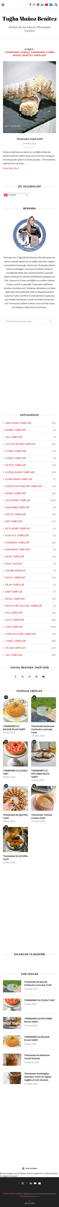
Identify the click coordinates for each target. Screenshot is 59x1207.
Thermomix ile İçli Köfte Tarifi (15, 858)
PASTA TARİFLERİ (30, 577)
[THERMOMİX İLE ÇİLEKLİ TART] (15, 754)
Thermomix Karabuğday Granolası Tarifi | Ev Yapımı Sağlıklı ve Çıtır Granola (37, 1076)
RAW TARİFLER (30, 591)
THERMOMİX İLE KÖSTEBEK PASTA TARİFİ (40, 773)
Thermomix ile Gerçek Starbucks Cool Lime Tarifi (42, 729)
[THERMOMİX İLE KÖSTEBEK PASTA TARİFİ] (43, 754)
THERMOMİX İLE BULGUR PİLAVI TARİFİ (14, 728)
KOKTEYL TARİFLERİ (30, 535)
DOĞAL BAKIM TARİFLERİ (30, 472)
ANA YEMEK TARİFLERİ (30, 422)
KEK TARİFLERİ (30, 521)
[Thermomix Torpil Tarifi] (29, 97)
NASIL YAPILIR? (30, 563)
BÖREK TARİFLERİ (30, 429)
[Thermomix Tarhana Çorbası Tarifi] (43, 798)
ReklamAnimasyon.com (30, 1196)
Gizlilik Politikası (9, 1193)
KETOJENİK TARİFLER (30, 528)
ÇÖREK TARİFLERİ (30, 458)
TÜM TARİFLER (30, 626)
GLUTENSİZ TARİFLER (30, 500)
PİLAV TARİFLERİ (30, 584)
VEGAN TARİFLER (30, 647)
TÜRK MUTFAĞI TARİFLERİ (30, 633)
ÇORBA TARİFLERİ (30, 450)
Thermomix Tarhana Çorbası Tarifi (41, 816)
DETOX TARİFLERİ (30, 465)
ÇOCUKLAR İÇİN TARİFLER (30, 443)
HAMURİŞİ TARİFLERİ (30, 507)
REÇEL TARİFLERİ (30, 598)
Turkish (12, 195)
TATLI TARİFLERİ (30, 619)
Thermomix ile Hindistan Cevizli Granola (37, 1057)
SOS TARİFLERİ (30, 612)
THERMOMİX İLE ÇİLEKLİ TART (15, 772)
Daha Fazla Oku (10, 168)
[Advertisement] (29, 370)
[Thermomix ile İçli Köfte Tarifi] (15, 839)
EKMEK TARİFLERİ (30, 493)
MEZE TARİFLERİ (30, 556)
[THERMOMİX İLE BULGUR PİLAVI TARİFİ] (15, 709)
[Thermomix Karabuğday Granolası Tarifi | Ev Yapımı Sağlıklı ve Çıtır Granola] (12, 1078)
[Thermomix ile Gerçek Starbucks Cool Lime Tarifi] (43, 709)
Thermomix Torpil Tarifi (29, 138)
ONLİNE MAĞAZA (30, 570)
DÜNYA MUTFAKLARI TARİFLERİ (30, 486)
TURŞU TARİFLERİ (30, 640)
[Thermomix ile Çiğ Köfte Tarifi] (15, 798)
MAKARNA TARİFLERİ (30, 549)
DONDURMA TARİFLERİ (30, 479)
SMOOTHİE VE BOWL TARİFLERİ (30, 605)
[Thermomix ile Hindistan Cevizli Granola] (12, 1060)
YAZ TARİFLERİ (30, 654)
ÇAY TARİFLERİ (30, 436)
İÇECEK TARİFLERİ (30, 514)
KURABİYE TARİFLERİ (30, 542)
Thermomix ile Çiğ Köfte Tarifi (15, 816)
